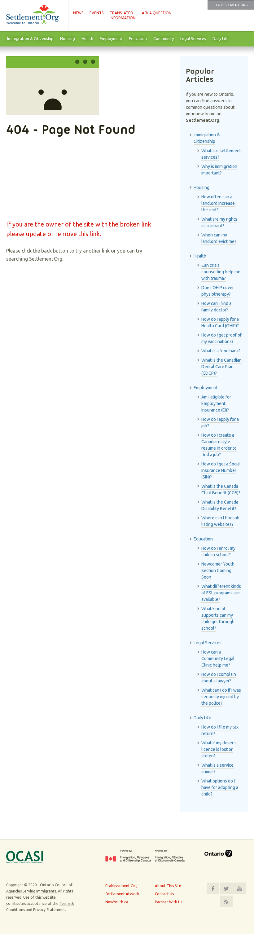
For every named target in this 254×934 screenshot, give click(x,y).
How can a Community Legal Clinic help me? (217, 658)
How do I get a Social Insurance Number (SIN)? (221, 470)
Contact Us (164, 894)
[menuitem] (30, 38)
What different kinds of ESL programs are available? (221, 593)
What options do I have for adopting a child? (219, 787)
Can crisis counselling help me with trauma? (220, 272)
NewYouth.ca (116, 902)
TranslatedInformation (123, 15)
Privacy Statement (49, 910)
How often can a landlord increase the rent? (218, 203)
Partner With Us (168, 902)
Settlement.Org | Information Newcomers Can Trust (34, 15)
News (78, 13)
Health (87, 38)
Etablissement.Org (231, 5)
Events (96, 13)
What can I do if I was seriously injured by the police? (221, 697)
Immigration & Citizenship (30, 38)
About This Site (168, 886)
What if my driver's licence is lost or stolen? (219, 749)
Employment (111, 38)
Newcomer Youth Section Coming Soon (217, 570)
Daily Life (220, 38)
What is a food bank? (221, 350)
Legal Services (193, 38)
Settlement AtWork (122, 894)
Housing (67, 38)
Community (163, 38)
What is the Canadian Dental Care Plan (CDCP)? (221, 367)
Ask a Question (157, 13)
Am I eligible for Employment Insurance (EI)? (216, 403)
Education (138, 38)
